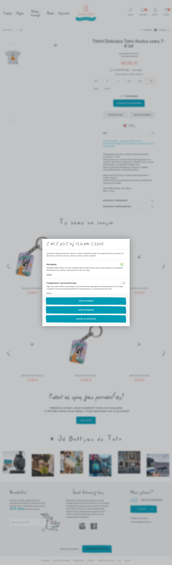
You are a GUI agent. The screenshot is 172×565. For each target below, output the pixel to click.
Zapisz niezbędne (86, 310)
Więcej (49, 274)
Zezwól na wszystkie (86, 319)
